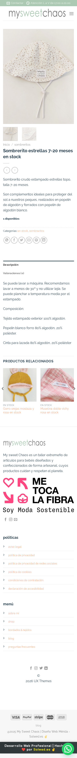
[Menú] (71, 13)
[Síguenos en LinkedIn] (46, 668)
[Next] (67, 76)
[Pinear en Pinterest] (36, 240)
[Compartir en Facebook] (14, 240)
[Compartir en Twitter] (21, 240)
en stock (22, 230)
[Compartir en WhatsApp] (6, 240)
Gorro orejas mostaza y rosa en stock (18, 410)
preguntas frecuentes (21, 646)
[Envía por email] (29, 240)
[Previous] (9, 76)
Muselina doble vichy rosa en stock (54, 410)
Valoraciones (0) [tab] (13, 273)
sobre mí (13, 613)
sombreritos (22, 144)
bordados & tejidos (19, 630)
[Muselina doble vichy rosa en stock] (57, 385)
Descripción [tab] (10, 264)
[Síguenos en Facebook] (5, 519)
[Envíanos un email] (15, 519)
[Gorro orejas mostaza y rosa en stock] (20, 385)
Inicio (6, 144)
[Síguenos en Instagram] (10, 519)
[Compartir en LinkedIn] (43, 240)
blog (11, 638)
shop (11, 621)
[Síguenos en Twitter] (41, 668)
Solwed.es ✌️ (44, 749)
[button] (68, 749)
